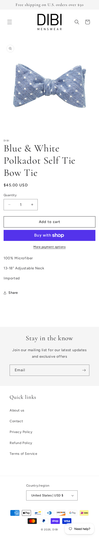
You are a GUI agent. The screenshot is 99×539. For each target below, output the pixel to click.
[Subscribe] (84, 370)
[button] (9, 22)
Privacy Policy (21, 432)
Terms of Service (23, 454)
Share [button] (13, 293)
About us (17, 410)
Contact (16, 421)
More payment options (49, 247)
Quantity (10, 195)
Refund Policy (21, 443)
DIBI (55, 529)
